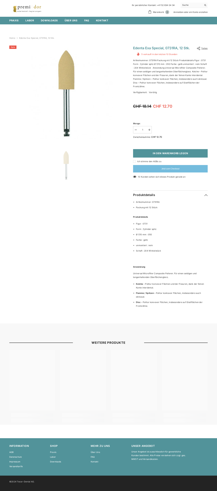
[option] (66, 92)
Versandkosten (150, 459)
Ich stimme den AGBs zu (149, 161)
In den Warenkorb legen (170, 153)
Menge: (137, 123)
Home (12, 38)
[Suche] (194, 5)
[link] (32, 415)
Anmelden (178, 12)
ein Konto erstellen (198, 12)
